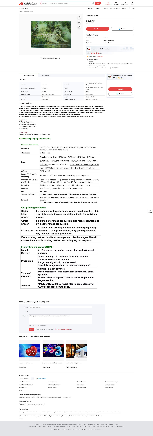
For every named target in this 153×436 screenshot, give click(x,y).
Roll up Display (31, 404)
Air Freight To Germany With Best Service (53, 412)
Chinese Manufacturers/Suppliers (57, 424)
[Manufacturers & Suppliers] (27, 3)
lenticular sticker (109, 387)
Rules (132, 8)
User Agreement (85, 429)
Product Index (104, 424)
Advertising (30, 11)
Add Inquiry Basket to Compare (51, 58)
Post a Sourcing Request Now (63, 329)
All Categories (24, 8)
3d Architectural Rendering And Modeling (109, 412)
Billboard (22, 404)
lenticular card (22, 387)
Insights (116, 424)
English (39, 426)
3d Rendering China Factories (89, 412)
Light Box (41, 404)
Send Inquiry (97, 29)
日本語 (94, 426)
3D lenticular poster (81, 382)
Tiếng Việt (113, 426)
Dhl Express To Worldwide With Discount (30, 412)
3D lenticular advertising (111, 382)
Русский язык (62, 426)
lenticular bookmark (81, 387)
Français (56, 426)
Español (44, 426)
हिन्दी (98, 426)
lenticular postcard (109, 384)
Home (20, 11)
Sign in (132, 4)
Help (105, 8)
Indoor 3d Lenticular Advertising (28, 416)
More (20, 419)
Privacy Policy (100, 429)
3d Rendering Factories (72, 412)
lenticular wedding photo (54, 384)
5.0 (114, 78)
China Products (45, 424)
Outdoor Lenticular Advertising (76, 416)
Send (31, 329)
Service (25, 11)
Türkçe (107, 426)
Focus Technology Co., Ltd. (66, 429)
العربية (85, 426)
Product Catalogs (41, 378)
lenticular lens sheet (24, 382)
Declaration (93, 429)
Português (50, 426)
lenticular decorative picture (26, 384)
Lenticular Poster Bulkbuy (94, 416)
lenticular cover (80, 384)
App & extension (114, 8)
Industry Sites (87, 424)
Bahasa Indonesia (121, 426)
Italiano (68, 426)
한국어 (89, 426)
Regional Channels (95, 424)
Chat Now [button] (123, 29)
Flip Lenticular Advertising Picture (57, 416)
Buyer (97, 8)
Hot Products (37, 424)
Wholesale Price (78, 424)
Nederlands (79, 426)
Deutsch (73, 426)
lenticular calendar (52, 387)
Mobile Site (111, 424)
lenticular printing (52, 382)
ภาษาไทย (102, 426)
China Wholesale (70, 424)
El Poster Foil (43, 416)
